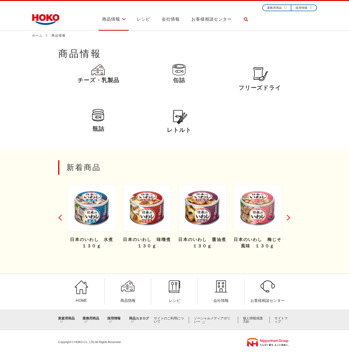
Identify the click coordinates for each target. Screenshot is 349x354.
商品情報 (111, 19)
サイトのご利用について (169, 319)
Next (288, 216)
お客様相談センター (211, 19)
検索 (246, 23)
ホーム (37, 35)
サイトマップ (281, 319)
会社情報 (171, 19)
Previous (60, 216)
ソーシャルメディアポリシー (212, 319)
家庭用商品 (66, 318)
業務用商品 (274, 7)
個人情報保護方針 (253, 319)
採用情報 (302, 7)
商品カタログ (139, 318)
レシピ (143, 19)
